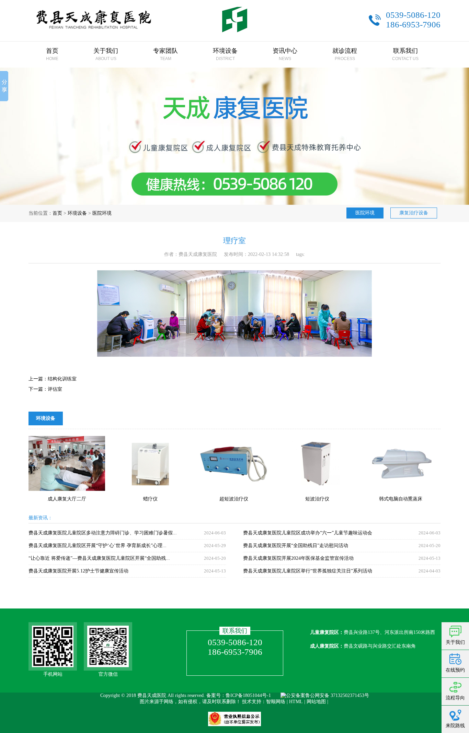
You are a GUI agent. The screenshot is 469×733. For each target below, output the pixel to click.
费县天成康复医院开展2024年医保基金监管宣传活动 (298, 558)
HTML (296, 701)
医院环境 (102, 213)
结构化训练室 (62, 378)
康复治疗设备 (413, 212)
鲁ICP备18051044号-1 (248, 695)
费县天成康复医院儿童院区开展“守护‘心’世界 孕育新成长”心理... (97, 545)
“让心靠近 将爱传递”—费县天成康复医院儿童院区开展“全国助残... (99, 558)
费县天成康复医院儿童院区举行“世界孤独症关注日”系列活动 (307, 571)
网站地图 (316, 701)
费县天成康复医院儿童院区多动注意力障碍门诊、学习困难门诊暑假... (102, 532)
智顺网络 (275, 701)
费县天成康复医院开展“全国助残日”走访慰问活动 (295, 545)
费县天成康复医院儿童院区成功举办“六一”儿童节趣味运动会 (307, 532)
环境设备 (77, 213)
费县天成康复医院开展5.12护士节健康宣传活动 (78, 571)
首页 (57, 213)
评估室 (55, 389)
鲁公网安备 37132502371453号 (337, 695)
